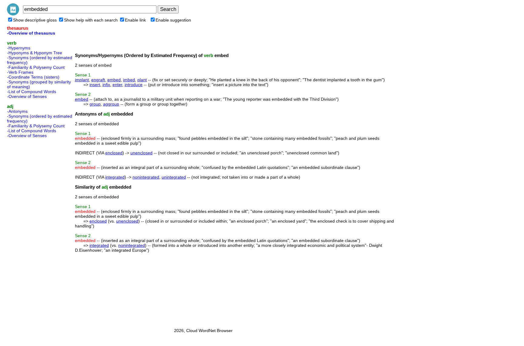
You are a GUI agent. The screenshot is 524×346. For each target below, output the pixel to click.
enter (117, 84)
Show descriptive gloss (35, 20)
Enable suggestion (173, 20)
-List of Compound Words (31, 91)
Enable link (135, 20)
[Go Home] (13, 14)
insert (94, 84)
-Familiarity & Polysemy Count (36, 67)
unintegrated (174, 177)
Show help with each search (91, 20)
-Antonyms (17, 111)
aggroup (111, 104)
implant (82, 79)
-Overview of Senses (27, 96)
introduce (134, 84)
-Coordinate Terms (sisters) (33, 77)
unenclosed (141, 152)
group (95, 104)
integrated (115, 177)
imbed (129, 79)
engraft (98, 79)
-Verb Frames (20, 72)
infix (106, 84)
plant (142, 79)
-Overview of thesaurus (31, 33)
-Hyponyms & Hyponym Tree (34, 52)
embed (114, 79)
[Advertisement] (31, 231)
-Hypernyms (18, 47)
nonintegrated (146, 177)
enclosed (114, 152)
